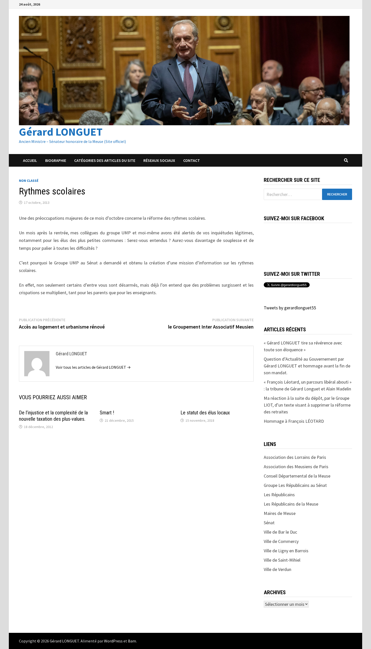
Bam (132, 640)
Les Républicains (279, 494)
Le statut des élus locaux (205, 413)
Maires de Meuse (280, 513)
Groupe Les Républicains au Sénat (295, 485)
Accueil (30, 160)
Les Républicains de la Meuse (291, 504)
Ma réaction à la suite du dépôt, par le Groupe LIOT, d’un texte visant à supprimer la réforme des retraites (307, 405)
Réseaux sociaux (159, 160)
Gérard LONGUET (60, 132)
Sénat (269, 523)
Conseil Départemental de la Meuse (297, 476)
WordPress (113, 640)
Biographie (55, 160)
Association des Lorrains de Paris (295, 457)
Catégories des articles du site (104, 160)
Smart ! (107, 413)
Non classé (28, 180)
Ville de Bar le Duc (280, 532)
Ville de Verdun (277, 569)
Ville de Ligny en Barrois (286, 551)
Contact (191, 160)
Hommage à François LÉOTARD (294, 421)
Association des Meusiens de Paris (296, 466)
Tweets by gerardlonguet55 (290, 308)
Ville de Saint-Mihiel (282, 560)
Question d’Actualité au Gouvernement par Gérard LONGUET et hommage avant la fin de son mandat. (307, 366)
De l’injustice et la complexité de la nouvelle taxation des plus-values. (53, 416)
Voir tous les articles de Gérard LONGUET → (93, 367)
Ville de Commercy (281, 541)
